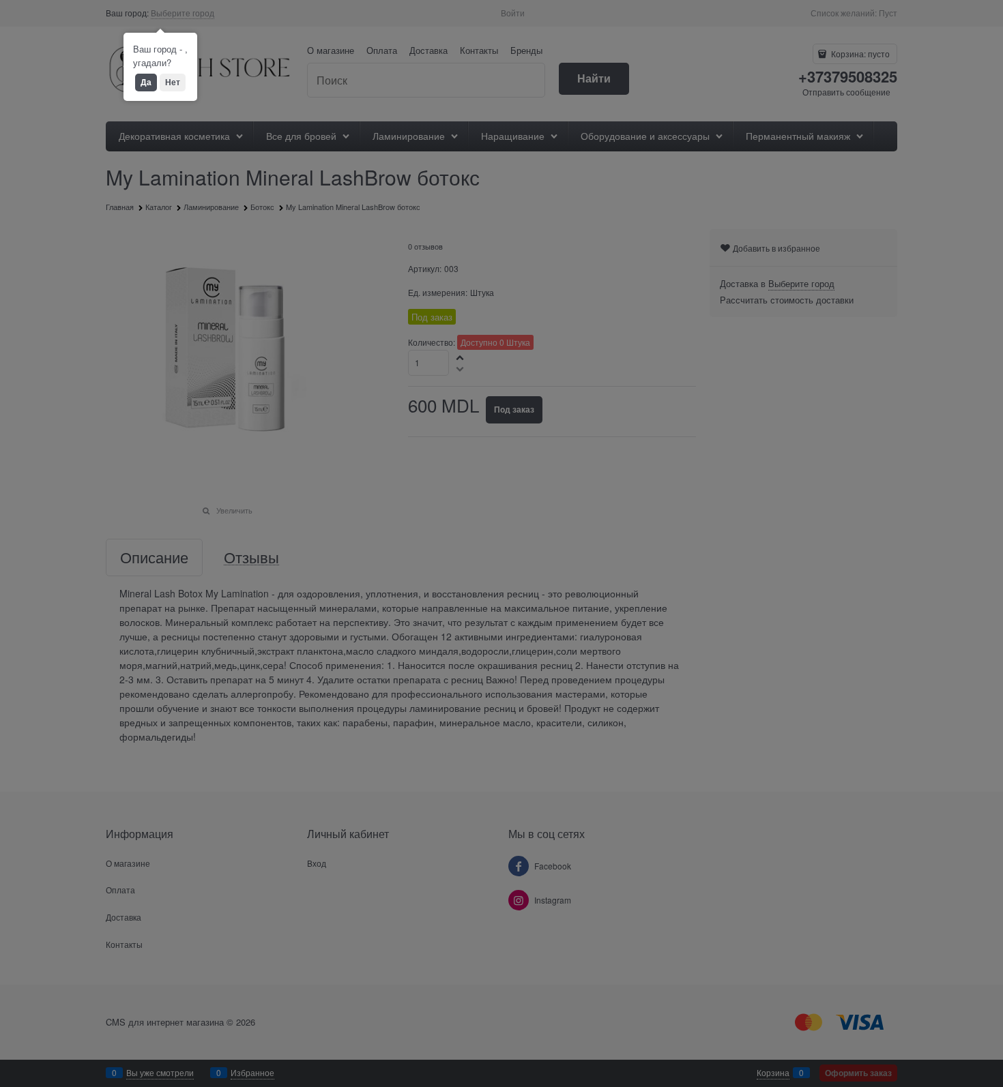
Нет (172, 82)
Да (146, 82)
